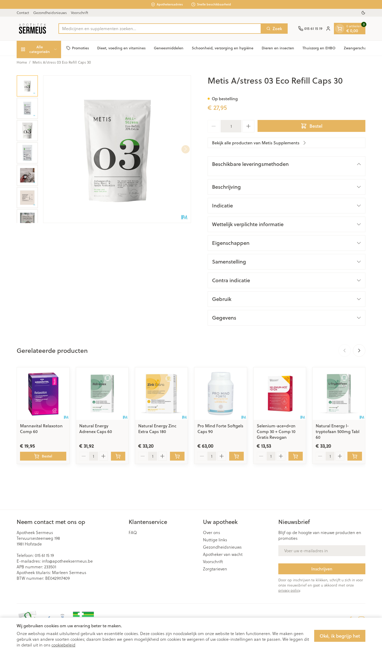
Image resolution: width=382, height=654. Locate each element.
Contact (23, 12)
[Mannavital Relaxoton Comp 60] (43, 393)
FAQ (133, 532)
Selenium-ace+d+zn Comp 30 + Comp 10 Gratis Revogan (276, 431)
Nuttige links (215, 540)
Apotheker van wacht (222, 554)
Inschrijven (321, 569)
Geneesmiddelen (168, 48)
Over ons (211, 532)
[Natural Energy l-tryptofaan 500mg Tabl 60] (339, 393)
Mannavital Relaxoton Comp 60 (41, 428)
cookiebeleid (63, 645)
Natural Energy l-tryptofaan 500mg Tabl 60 (337, 431)
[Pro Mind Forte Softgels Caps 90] (220, 393)
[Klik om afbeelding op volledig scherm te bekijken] (117, 149)
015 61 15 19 (44, 555)
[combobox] (159, 28)
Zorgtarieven (215, 569)
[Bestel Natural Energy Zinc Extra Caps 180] (177, 456)
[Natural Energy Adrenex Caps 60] (102, 393)
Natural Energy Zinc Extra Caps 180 (157, 428)
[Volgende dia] (359, 350)
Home (22, 62)
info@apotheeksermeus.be (67, 561)
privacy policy (289, 590)
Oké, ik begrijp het (340, 635)
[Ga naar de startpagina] (32, 28)
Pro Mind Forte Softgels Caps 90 (220, 428)
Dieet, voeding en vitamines (121, 48)
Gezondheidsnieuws (50, 12)
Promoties (80, 48)
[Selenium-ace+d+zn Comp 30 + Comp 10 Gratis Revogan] (280, 393)
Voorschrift (79, 12)
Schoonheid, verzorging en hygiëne (222, 48)
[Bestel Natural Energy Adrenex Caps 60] (118, 456)
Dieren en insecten (278, 48)
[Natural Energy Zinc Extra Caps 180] (161, 393)
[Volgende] (185, 149)
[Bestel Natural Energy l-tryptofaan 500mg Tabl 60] (354, 456)
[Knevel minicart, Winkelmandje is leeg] (339, 28)
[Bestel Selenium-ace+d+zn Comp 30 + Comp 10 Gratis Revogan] (295, 456)
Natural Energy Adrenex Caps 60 (95, 428)
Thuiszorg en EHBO (318, 48)
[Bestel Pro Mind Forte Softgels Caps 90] (236, 456)
